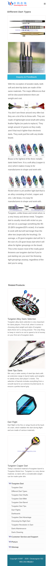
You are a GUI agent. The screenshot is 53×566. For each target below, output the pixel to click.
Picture (14, 542)
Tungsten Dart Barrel (19, 502)
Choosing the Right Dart (20, 521)
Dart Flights (15, 510)
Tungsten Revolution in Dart (22, 525)
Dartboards (15, 514)
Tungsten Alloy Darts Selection (22, 319)
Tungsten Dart (17, 487)
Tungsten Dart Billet (19, 499)
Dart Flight (12, 422)
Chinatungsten (35, 559)
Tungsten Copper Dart (18, 466)
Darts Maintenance (18, 528)
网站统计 (30, 562)
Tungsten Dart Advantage (21, 517)
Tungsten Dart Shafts (19, 495)
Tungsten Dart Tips (18, 506)
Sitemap (14, 547)
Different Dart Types (19, 491)
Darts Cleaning (17, 532)
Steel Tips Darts (15, 370)
